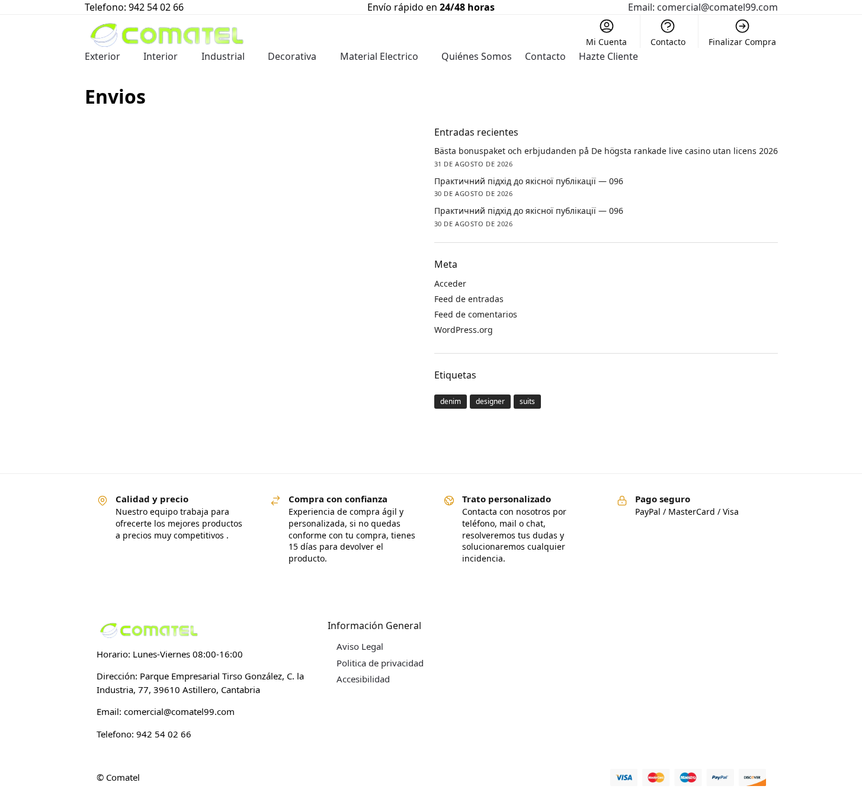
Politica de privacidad (380, 663)
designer (490, 401)
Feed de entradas (469, 298)
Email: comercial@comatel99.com (703, 7)
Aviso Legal (360, 646)
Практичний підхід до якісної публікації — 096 (528, 181)
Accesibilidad (363, 679)
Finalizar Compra (742, 41)
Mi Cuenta (606, 41)
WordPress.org (463, 329)
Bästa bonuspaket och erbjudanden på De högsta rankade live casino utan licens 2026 (606, 150)
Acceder (450, 283)
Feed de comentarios (475, 314)
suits (527, 401)
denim (450, 401)
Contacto (667, 41)
